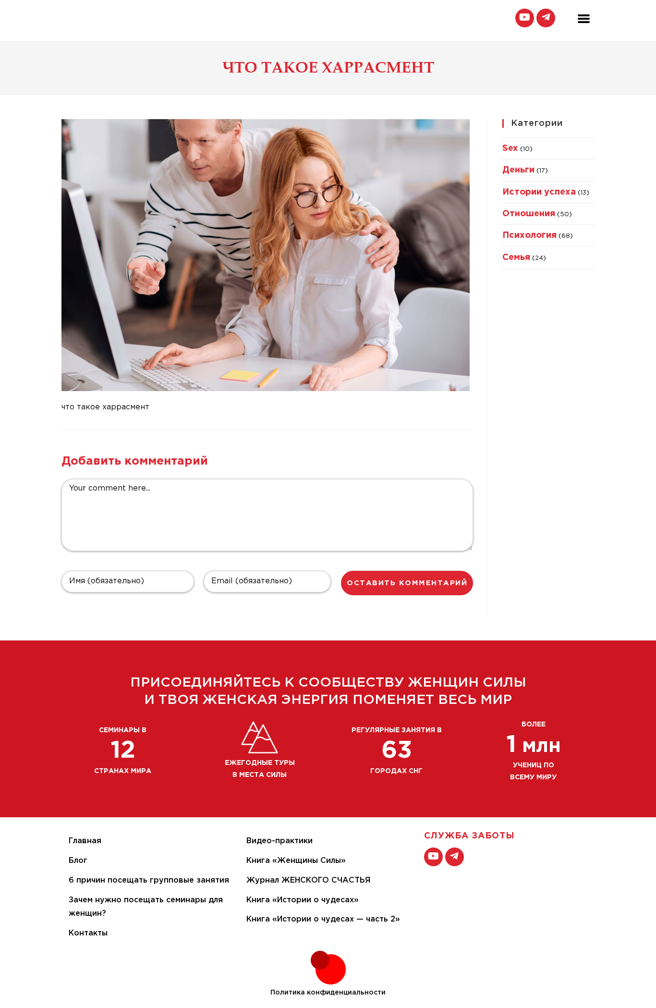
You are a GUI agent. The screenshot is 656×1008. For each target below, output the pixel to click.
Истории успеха (539, 192)
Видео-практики (279, 841)
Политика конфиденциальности (328, 993)
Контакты (88, 933)
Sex (510, 148)
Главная (85, 841)
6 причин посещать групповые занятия (149, 880)
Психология (529, 235)
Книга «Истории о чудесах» (302, 900)
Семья (516, 257)
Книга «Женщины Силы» (296, 860)
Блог (78, 860)
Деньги (518, 170)
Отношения (528, 214)
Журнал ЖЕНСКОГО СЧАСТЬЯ (308, 880)
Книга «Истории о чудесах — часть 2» (323, 919)
